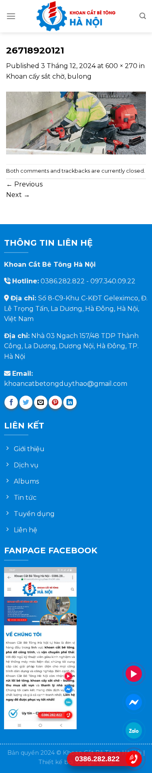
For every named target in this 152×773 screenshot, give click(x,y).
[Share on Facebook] (11, 402)
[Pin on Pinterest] (55, 402)
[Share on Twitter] (26, 402)
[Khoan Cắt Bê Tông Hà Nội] (76, 16)
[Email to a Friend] (40, 402)
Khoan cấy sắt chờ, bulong (49, 76)
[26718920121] (76, 122)
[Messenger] (134, 702)
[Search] (142, 16)
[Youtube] (134, 673)
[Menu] (11, 16)
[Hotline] (134, 759)
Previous (24, 184)
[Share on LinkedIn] (70, 402)
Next (18, 195)
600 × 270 (121, 66)
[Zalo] (134, 730)
